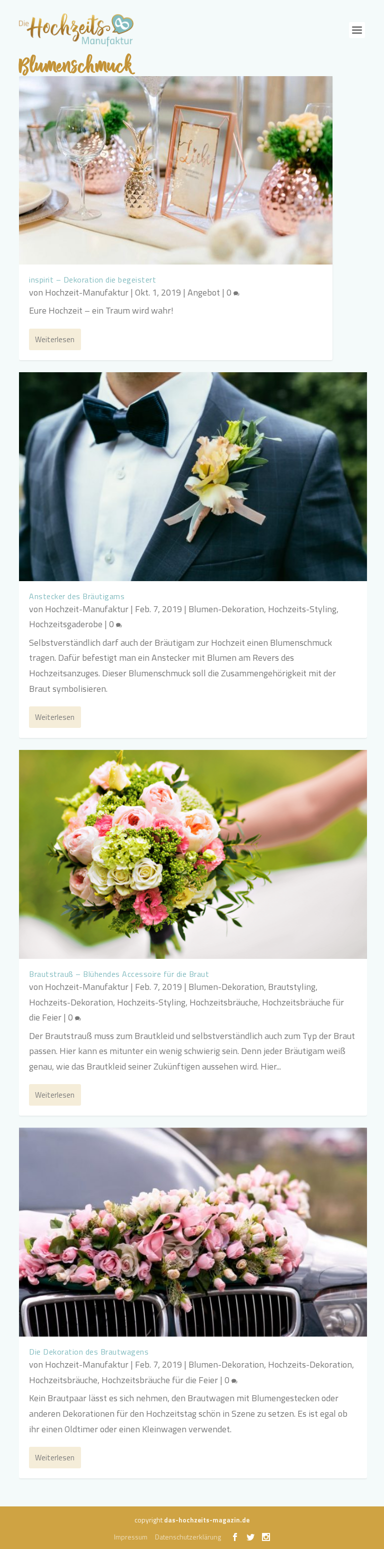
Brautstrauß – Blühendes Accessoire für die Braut (119, 974)
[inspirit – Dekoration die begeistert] (175, 170)
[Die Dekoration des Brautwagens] (192, 1232)
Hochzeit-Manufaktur (86, 292)
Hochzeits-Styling (302, 609)
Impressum (131, 1536)
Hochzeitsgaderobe (65, 624)
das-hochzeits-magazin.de (207, 1520)
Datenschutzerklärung (188, 1536)
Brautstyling (292, 986)
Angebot (204, 292)
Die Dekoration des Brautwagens (88, 1352)
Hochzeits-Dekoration (71, 1002)
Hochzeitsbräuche (224, 1002)
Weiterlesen (54, 339)
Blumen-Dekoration (226, 609)
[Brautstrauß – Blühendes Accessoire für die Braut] (192, 854)
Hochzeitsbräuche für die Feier (160, 1380)
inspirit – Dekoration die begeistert (92, 280)
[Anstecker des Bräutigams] (192, 476)
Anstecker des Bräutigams (76, 596)
